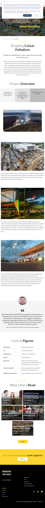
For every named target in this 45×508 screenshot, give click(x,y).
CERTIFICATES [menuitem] (26, 481)
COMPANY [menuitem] (4, 490)
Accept (27, 15)
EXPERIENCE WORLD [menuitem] (28, 483)
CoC (32, 501)
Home (3, 38)
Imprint (34, 501)
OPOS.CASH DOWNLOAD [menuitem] (29, 485)
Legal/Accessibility (27, 501)
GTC (22, 501)
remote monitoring (34, 69)
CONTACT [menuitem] (4, 492)
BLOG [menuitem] (25, 479)
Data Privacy (18, 501)
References (8, 38)
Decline (36, 15)
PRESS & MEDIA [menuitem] (5, 496)
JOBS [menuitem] (3, 494)
